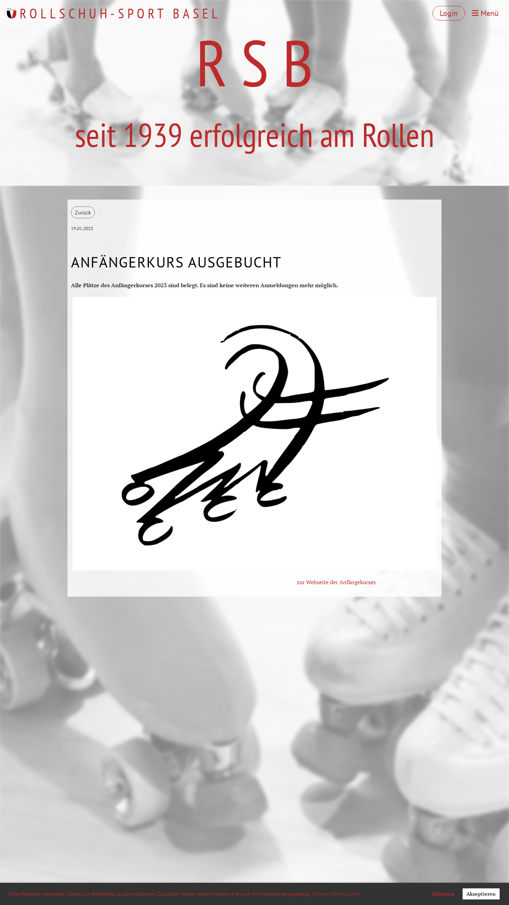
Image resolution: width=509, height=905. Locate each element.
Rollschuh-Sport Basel (120, 13)
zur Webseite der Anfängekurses (336, 582)
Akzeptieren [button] (480, 893)
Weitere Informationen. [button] (336, 894)
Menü (489, 13)
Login (449, 13)
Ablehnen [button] (443, 893)
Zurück (83, 212)
